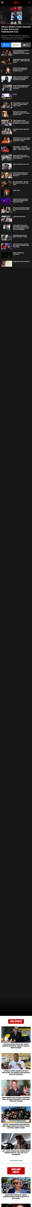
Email (27, 45)
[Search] (29, 2)
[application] (16, 15)
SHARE (17, 45)
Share (7, 45)
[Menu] (2, 2)
